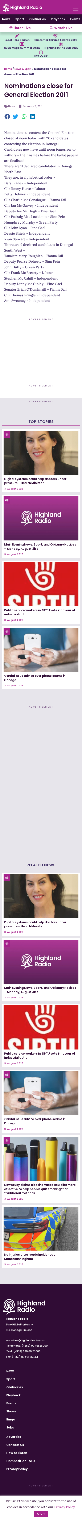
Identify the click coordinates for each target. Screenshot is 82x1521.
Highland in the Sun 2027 (61, 48)
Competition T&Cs (20, 1461)
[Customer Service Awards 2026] (56, 36)
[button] (7, 116)
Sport (19, 19)
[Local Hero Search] (17, 36)
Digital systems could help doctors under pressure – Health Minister (35, 481)
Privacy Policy (17, 1469)
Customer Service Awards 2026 (55, 40)
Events (75, 19)
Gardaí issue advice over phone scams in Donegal (35, 678)
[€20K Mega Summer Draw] (22, 44)
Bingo (10, 1419)
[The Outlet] (41, 52)
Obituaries (37, 19)
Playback (58, 19)
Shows (11, 1411)
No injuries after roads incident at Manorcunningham (29, 1256)
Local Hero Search (17, 40)
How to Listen (16, 1453)
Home (8, 69)
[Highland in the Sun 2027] (61, 44)
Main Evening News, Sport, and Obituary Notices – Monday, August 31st (40, 546)
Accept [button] (41, 1514)
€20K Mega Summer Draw (22, 48)
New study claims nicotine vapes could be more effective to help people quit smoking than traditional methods (40, 1189)
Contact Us (15, 1445)
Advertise (13, 1437)
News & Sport (23, 69)
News (6, 19)
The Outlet (40, 55)
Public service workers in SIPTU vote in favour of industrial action (39, 612)
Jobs (10, 1427)
